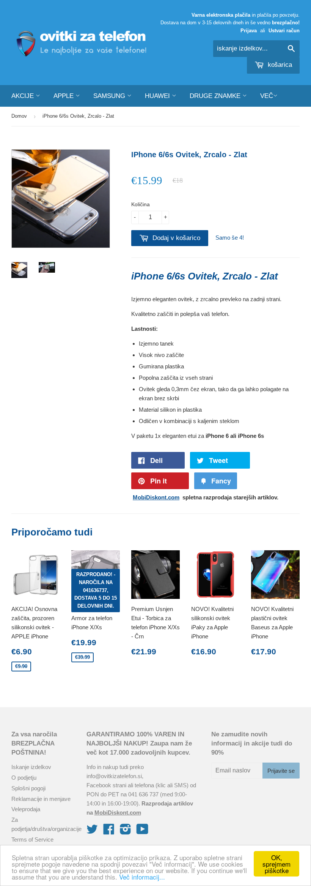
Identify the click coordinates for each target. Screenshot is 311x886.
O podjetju (23, 777)
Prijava (248, 30)
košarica (279, 64)
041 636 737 (143, 794)
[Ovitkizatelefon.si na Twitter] (92, 831)
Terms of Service (32, 839)
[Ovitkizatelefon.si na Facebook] (109, 831)
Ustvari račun (284, 30)
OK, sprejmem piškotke (276, 864)
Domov (19, 116)
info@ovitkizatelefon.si (114, 776)
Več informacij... (142, 876)
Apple (64, 95)
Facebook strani (106, 785)
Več (266, 95)
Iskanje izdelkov (31, 767)
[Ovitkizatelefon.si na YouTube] (142, 831)
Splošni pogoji (28, 788)
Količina (140, 204)
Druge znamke (216, 95)
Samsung (110, 95)
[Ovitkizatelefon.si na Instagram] (125, 831)
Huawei (158, 95)
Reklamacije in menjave (41, 799)
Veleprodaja (25, 809)
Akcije (23, 95)
